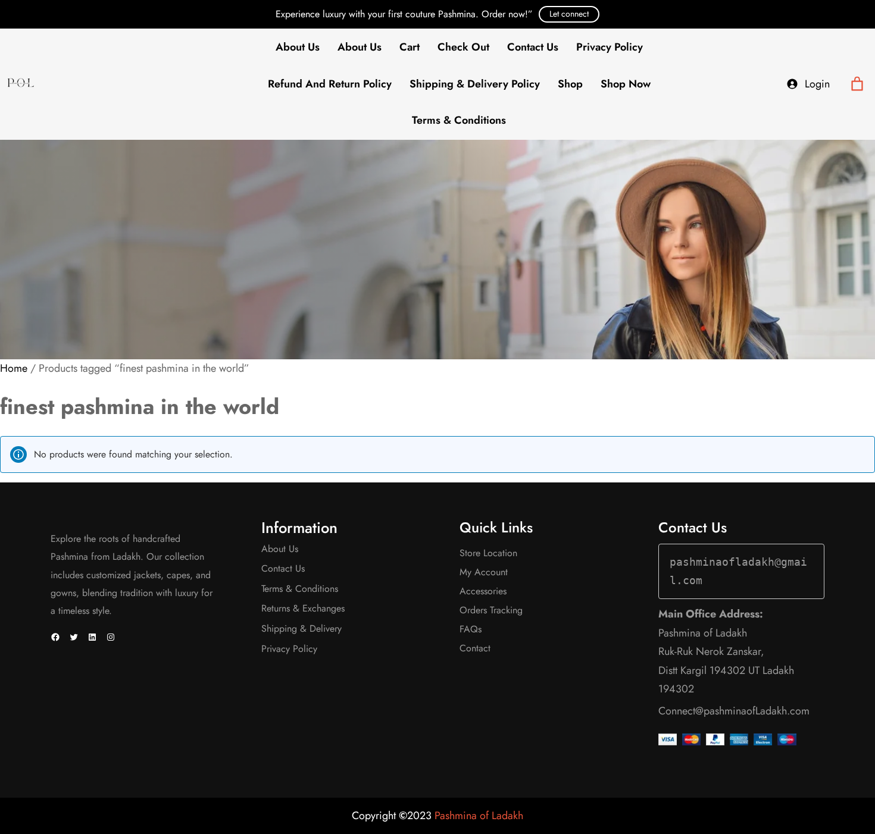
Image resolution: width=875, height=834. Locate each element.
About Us (298, 47)
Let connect (569, 14)
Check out (463, 47)
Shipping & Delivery (301, 628)
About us (360, 47)
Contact (475, 648)
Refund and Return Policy (330, 84)
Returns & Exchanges (303, 608)
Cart (409, 47)
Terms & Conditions (459, 120)
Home (13, 368)
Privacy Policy (609, 47)
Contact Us (532, 47)
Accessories (483, 591)
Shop (570, 84)
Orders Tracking (491, 610)
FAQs (471, 629)
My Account (484, 572)
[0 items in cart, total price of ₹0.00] (857, 84)
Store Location (488, 553)
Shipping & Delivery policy (475, 84)
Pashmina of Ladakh (479, 815)
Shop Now (626, 84)
